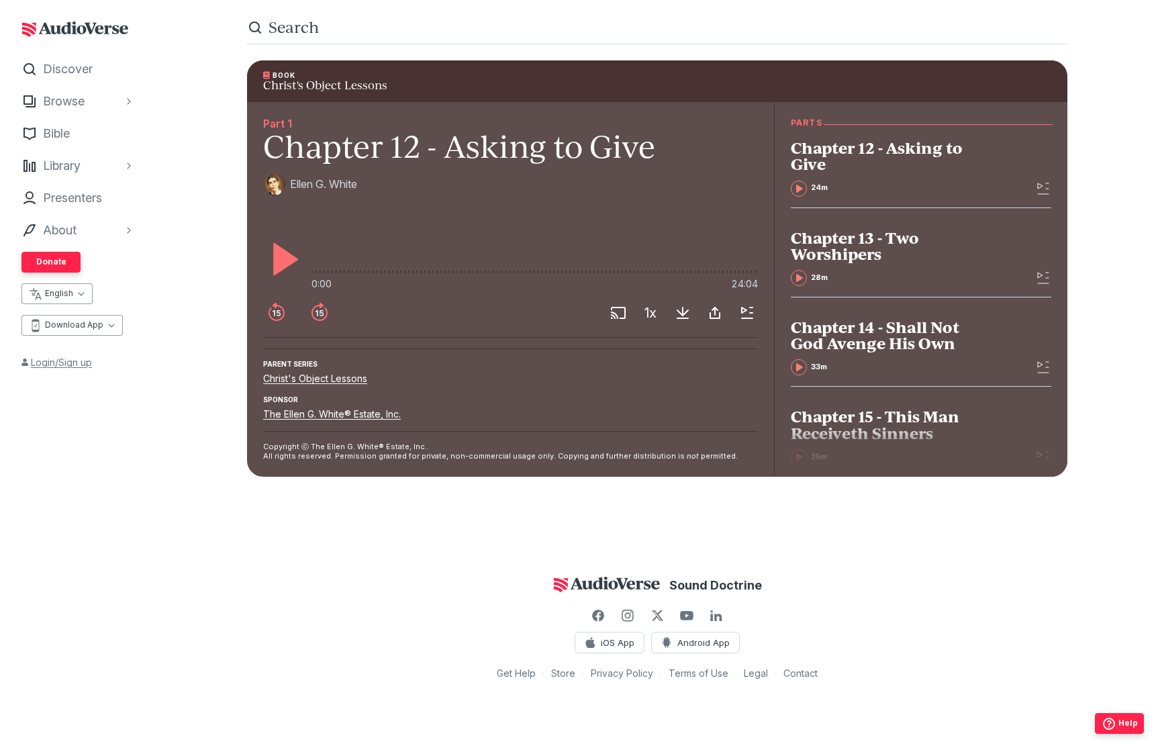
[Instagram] (627, 615)
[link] (886, 168)
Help (1128, 723)
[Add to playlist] (747, 313)
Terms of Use (698, 673)
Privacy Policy (622, 673)
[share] (715, 313)
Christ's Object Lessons (315, 378)
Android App (703, 642)
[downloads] (682, 313)
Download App (74, 325)
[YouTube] (686, 615)
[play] (282, 259)
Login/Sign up (61, 362)
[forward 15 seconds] (319, 312)
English (59, 293)
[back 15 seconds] (276, 312)
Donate (51, 261)
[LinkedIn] (716, 615)
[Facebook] (598, 615)
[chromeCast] (618, 313)
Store (563, 673)
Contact (800, 673)
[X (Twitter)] (657, 615)
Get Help (516, 673)
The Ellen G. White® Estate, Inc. (332, 414)
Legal (756, 673)
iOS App (617, 642)
